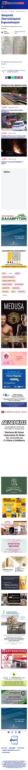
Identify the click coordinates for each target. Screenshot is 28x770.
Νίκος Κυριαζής (6, 32)
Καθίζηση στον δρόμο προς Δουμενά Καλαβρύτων (12, 111)
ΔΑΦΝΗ (17, 273)
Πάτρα (13, 291)
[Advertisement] (14, 459)
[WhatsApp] (12, 77)
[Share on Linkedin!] (15, 77)
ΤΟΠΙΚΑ (4, 295)
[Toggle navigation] (2, 7)
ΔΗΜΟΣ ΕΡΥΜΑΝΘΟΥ (8, 277)
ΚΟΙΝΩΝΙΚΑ (16, 288)
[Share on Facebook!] (6, 77)
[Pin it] (18, 77)
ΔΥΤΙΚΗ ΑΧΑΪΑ (19, 284)
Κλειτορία (5, 291)
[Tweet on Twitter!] (9, 77)
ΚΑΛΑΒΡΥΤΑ (5, 288)
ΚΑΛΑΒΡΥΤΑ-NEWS (12, 72)
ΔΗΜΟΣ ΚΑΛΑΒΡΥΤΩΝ (8, 281)
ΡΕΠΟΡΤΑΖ (21, 291)
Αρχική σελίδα (4, 11)
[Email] (21, 77)
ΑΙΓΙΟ (4, 273)
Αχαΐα (10, 273)
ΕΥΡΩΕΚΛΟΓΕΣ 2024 (21, 11)
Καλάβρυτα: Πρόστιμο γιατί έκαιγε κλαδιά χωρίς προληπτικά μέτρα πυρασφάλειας (13, 136)
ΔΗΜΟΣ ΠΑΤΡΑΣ (7, 284)
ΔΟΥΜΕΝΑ (11, 11)
